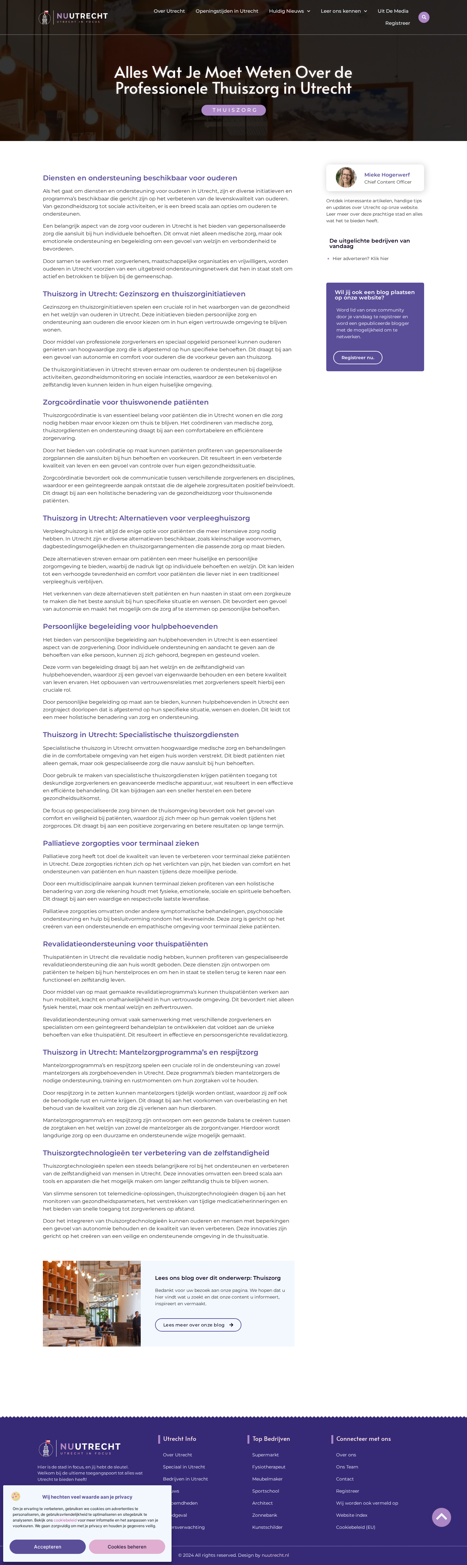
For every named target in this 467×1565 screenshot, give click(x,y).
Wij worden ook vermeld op (367, 1503)
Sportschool (265, 1491)
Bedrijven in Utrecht (185, 1479)
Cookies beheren (127, 1547)
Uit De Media (393, 11)
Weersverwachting (184, 1527)
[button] (424, 17)
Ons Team (347, 1467)
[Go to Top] (441, 1516)
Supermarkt (265, 1455)
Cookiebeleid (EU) (356, 1527)
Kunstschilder (267, 1527)
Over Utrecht (169, 11)
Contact (345, 1479)
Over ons (346, 1455)
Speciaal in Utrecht (184, 1467)
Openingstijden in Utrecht (227, 11)
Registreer (397, 23)
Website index (351, 1515)
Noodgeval (175, 1515)
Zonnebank (264, 1515)
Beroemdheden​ (180, 1503)
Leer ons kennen (341, 11)
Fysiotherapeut (269, 1467)
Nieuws (171, 1491)
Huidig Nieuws (286, 11)
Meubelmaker (267, 1479)
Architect (262, 1503)
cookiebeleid (65, 1520)
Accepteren (47, 1547)
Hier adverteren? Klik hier (361, 258)
